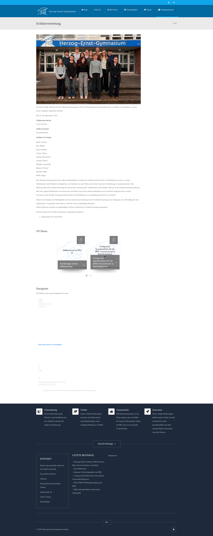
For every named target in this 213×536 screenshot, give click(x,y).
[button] (87, 275)
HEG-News (113, 10)
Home (85, 10)
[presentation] (54, 253)
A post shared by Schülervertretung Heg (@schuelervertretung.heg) (69, 390)
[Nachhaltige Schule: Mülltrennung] (72, 251)
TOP (106, 522)
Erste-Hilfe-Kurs (80, 469)
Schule (148, 10)
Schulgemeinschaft (167, 10)
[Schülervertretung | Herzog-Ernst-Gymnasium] (56, 11)
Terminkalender (131, 10)
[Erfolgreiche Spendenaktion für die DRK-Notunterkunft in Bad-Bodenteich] (105, 251)
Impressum (112, 455)
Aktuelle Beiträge (106, 444)
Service (98, 10)
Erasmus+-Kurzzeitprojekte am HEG (88, 472)
